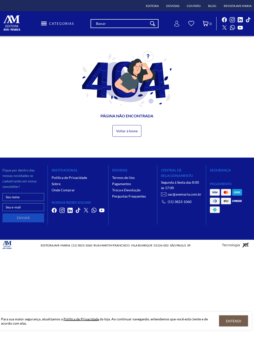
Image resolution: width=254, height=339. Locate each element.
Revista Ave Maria (238, 6)
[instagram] (232, 19)
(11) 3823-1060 (179, 202)
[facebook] (224, 19)
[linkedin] (240, 19)
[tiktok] (248, 19)
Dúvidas (172, 6)
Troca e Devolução (126, 190)
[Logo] (21, 23)
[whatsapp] (232, 27)
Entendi (233, 321)
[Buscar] (152, 23)
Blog (212, 6)
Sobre (56, 184)
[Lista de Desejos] (191, 24)
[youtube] (240, 27)
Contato (194, 6)
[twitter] (224, 27)
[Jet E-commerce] (235, 246)
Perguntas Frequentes (129, 196)
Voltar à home (127, 131)
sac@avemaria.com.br (184, 194)
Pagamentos (121, 184)
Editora (152, 6)
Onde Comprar (63, 190)
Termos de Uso (123, 177)
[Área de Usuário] (176, 24)
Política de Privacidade (69, 177)
